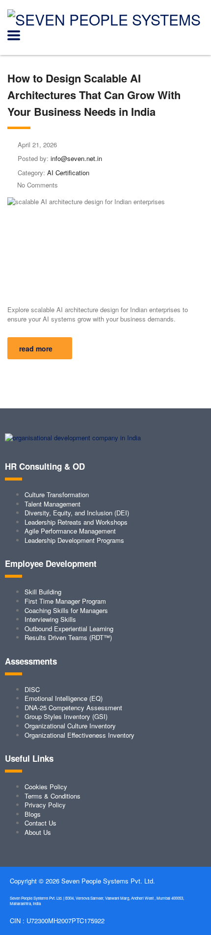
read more (36, 348)
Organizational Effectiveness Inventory (79, 735)
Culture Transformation (57, 494)
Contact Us (40, 823)
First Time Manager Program (65, 601)
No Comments (37, 184)
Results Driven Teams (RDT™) (68, 637)
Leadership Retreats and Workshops (76, 522)
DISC (32, 689)
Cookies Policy (46, 786)
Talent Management (52, 503)
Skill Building (43, 591)
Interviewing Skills (50, 619)
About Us (38, 832)
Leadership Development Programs (74, 540)
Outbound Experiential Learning (69, 628)
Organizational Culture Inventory (70, 725)
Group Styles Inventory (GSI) (66, 716)
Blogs (33, 814)
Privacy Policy (45, 804)
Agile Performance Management (70, 530)
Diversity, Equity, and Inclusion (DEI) (77, 512)
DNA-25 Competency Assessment (73, 707)
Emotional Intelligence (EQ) (64, 698)
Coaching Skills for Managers (66, 610)
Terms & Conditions (52, 796)
